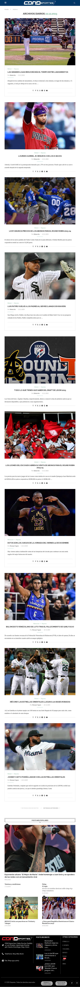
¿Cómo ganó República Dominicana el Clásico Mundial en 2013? (58, 922)
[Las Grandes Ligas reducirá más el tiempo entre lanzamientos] (40, 41)
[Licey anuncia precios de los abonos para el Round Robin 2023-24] (40, 200)
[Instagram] (77, 983)
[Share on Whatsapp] (39, 90)
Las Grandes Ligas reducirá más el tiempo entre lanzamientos (38, 72)
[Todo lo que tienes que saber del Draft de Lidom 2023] (40, 360)
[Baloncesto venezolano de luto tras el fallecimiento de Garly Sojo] (40, 596)
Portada (7, 9)
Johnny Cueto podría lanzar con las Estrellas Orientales (36, 777)
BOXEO (65, 952)
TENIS (65, 956)
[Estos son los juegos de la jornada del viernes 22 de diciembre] (40, 512)
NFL (64, 960)
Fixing (44, 884)
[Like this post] (33, 90)
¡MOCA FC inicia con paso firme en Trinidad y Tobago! (20, 922)
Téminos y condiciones (12, 884)
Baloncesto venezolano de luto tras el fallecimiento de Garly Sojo (40, 627)
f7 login (45, 886)
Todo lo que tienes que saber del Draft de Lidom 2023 (40, 390)
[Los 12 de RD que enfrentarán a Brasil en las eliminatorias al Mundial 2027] (39, 957)
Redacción (13, 75)
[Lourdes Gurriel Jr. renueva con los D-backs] (40, 125)
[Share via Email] (47, 90)
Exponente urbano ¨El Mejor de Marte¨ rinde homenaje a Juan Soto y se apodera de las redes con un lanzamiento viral (40, 876)
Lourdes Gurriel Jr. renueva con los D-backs (40, 156)
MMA (64, 963)
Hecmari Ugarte (14, 546)
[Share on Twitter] (37, 90)
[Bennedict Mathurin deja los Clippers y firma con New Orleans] (39, 945)
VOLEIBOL (66, 949)
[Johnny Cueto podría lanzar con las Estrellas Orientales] (40, 746)
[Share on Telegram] (42, 90)
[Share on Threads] (44, 90)
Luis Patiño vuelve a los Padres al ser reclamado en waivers (37, 306)
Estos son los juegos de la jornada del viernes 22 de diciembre (38, 543)
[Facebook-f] (72, 983)
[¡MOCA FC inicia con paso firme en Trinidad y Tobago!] (21, 908)
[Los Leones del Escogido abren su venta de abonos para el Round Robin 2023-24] (40, 435)
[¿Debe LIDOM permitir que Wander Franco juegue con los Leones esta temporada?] (39, 968)
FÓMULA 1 (66, 941)
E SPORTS (66, 945)
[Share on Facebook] (35, 90)
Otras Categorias (70, 937)
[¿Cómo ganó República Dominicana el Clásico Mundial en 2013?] (58, 908)
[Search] (74, 3)
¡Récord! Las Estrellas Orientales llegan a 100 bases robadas (40, 702)
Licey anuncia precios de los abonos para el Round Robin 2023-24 (40, 231)
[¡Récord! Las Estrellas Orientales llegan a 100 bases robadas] (40, 671)
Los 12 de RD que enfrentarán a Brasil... (51, 956)
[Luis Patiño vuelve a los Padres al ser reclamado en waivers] (40, 275)
